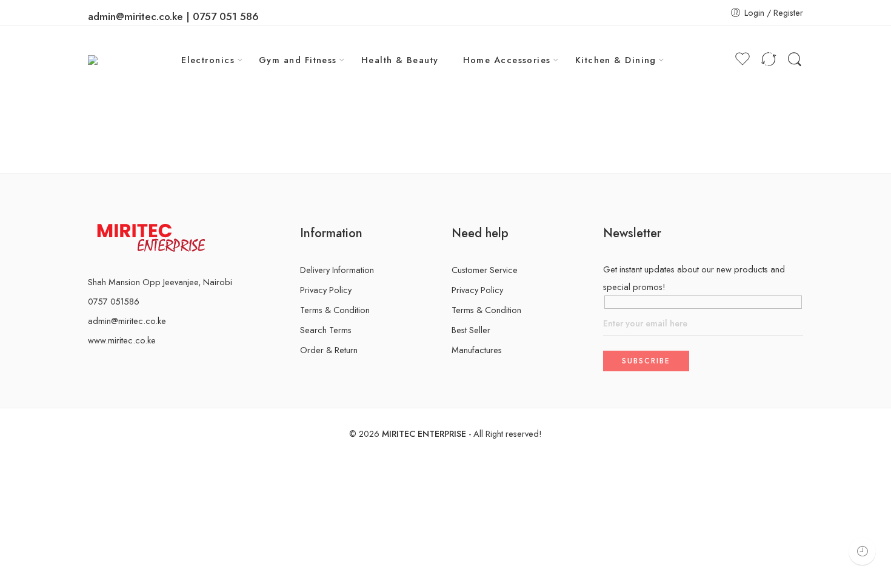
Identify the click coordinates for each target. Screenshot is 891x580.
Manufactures (477, 349)
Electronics (208, 59)
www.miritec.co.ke (122, 340)
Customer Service (485, 269)
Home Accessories (507, 59)
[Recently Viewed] (862, 551)
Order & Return (329, 349)
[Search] (794, 59)
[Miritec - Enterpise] (105, 60)
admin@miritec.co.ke (127, 320)
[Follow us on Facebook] (91, 365)
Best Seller (471, 329)
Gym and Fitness (298, 59)
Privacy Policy (326, 289)
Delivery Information (337, 269)
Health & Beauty (400, 59)
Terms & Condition (335, 309)
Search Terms (326, 329)
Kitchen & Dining (615, 59)
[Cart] (720, 60)
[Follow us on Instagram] (111, 365)
